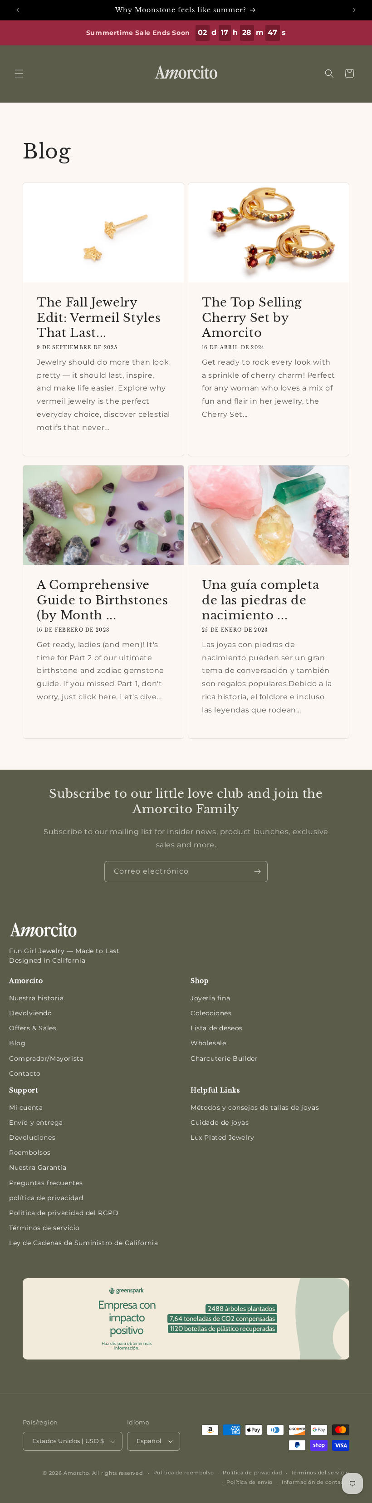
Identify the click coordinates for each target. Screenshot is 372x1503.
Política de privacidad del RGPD (64, 1213)
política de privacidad (46, 1198)
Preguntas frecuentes (46, 1183)
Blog (17, 1043)
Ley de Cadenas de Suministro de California (83, 1243)
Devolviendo (30, 1013)
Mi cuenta (26, 1107)
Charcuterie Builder (224, 1058)
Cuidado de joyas (220, 1122)
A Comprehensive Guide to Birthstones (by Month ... (102, 600)
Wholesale (208, 1043)
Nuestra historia (36, 998)
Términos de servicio (44, 1228)
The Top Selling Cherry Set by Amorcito (252, 317)
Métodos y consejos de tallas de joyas (255, 1107)
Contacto (25, 1073)
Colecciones (211, 1013)
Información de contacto (315, 1482)
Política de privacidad (252, 1472)
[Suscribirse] (257, 871)
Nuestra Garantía (38, 1167)
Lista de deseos (217, 1028)
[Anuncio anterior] (18, 10)
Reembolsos (30, 1152)
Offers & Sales (32, 1028)
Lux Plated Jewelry (223, 1137)
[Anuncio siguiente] (354, 10)
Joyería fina (210, 998)
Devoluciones (32, 1137)
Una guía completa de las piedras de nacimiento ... (260, 600)
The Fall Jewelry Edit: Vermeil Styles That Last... (99, 317)
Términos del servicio (320, 1472)
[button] (19, 74)
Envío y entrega (36, 1122)
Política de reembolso (183, 1472)
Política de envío (249, 1482)
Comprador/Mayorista (46, 1058)
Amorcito (76, 1473)
